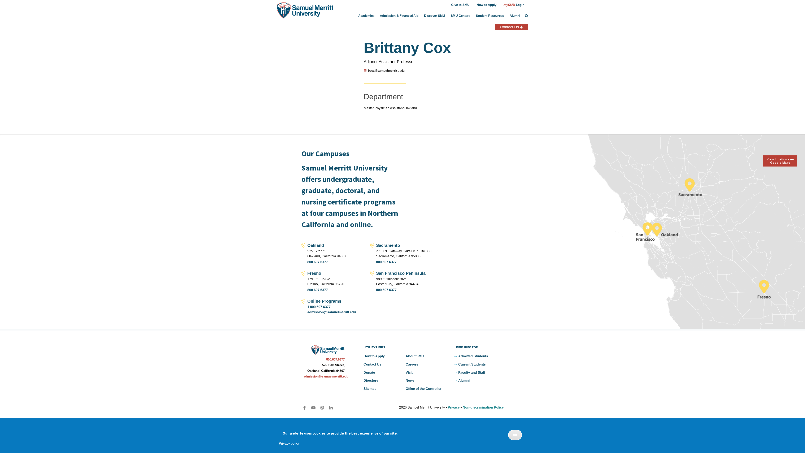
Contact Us (510, 27)
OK (515, 435)
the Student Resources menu (505, 16)
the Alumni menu (521, 16)
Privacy (454, 407)
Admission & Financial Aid (399, 15)
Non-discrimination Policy (483, 407)
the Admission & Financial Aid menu (419, 16)
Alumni (515, 15)
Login (514, 4)
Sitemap (370, 389)
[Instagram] (322, 408)
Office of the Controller (423, 389)
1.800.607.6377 (319, 307)
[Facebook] (304, 408)
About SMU (415, 356)
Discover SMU (434, 15)
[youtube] (313, 408)
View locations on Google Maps (780, 161)
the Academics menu (375, 16)
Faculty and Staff (471, 372)
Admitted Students (473, 356)
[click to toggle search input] (526, 16)
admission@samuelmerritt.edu (331, 312)
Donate (369, 372)
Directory (371, 380)
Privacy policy (289, 443)
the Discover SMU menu (446, 16)
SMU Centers (460, 15)
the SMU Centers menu (471, 16)
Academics (366, 15)
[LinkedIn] (331, 408)
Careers (412, 364)
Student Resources (490, 15)
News (410, 380)
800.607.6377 (317, 262)
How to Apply (374, 356)
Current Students (472, 364)
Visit (409, 372)
